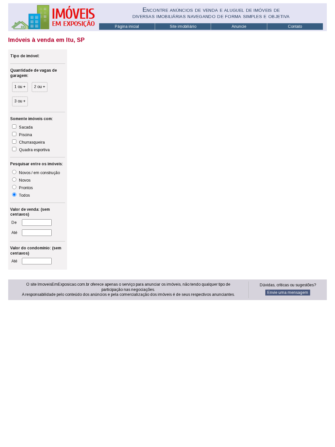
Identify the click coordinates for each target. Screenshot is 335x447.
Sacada (25, 127)
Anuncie (239, 26)
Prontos (25, 188)
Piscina (25, 135)
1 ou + (20, 86)
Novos (24, 180)
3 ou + (20, 101)
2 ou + (39, 86)
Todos (24, 195)
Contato (295, 26)
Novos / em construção (39, 172)
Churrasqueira (31, 142)
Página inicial (127, 26)
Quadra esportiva (34, 150)
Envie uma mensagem (287, 292)
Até (14, 232)
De (14, 222)
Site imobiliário (183, 26)
